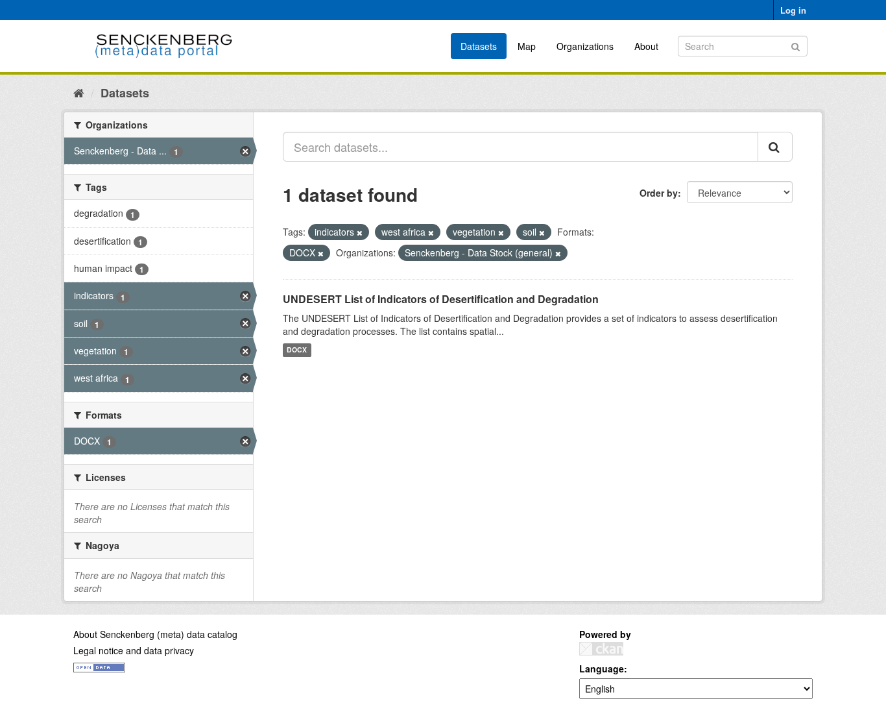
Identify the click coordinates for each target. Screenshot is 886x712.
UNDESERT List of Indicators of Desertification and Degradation (441, 298)
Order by (659, 192)
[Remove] (360, 232)
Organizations (585, 46)
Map (527, 46)
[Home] (78, 92)
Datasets (479, 46)
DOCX (297, 350)
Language (601, 668)
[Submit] (795, 45)
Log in (793, 10)
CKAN (601, 649)
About (646, 46)
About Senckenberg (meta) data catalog (155, 634)
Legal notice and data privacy (133, 650)
